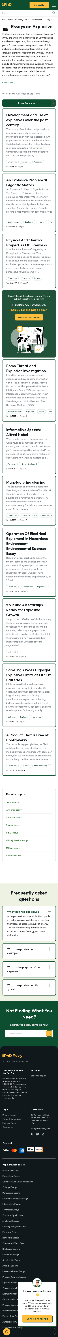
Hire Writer (39, 5)
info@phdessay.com (41, 1128)
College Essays (9, 1187)
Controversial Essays (13, 1327)
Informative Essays (11, 1204)
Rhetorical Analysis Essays (15, 1198)
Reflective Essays (10, 1237)
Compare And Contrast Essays (17, 1181)
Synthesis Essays (10, 1209)
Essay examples (38, 1075)
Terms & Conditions (11, 1119)
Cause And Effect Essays (14, 1243)
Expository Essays (11, 1176)
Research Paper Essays (13, 1271)
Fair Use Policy (9, 1123)
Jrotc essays (12, 802)
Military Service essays (17, 840)
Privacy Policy (9, 1114)
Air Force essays (14, 809)
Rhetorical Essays (11, 1249)
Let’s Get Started (37, 1318)
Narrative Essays (10, 1170)
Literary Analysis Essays (14, 1226)
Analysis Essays (10, 1265)
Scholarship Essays (11, 1260)
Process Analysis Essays (14, 1277)
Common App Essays (12, 1215)
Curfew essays (13, 855)
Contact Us (7, 1127)
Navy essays (12, 832)
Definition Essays (10, 1254)
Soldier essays (13, 825)
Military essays (13, 848)
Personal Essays (10, 1232)
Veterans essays (14, 817)
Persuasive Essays (11, 1192)
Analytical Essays (10, 1220)
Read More (7, 82)
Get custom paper (29, 317)
